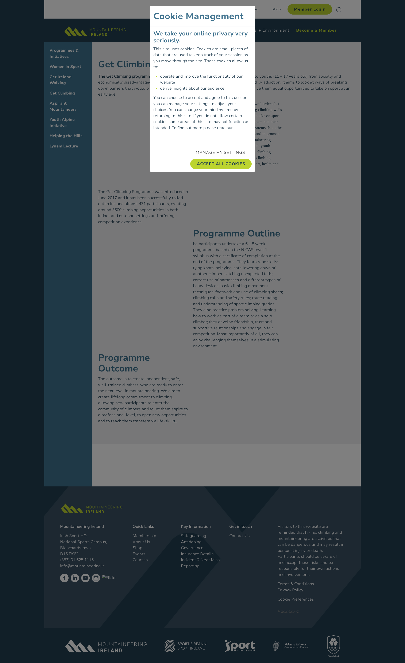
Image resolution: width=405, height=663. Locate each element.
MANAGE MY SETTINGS (220, 152)
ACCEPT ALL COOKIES (221, 164)
